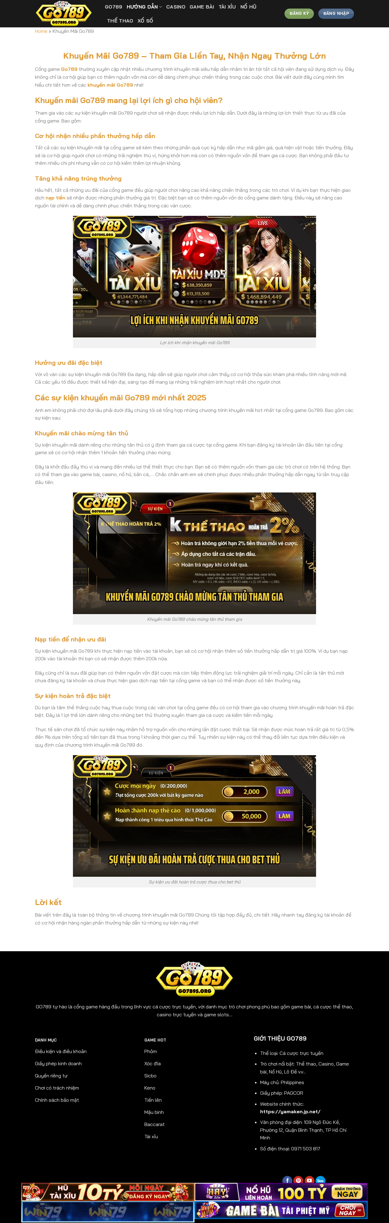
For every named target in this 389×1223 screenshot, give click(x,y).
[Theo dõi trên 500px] (320, 1181)
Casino (175, 7)
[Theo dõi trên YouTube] (310, 1181)
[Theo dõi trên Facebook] (287, 1181)
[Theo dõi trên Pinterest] (298, 1181)
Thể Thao (120, 21)
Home (41, 31)
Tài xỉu (227, 7)
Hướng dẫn (142, 7)
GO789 (113, 7)
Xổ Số (145, 21)
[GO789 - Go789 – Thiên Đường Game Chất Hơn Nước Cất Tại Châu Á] (65, 13)
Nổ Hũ (248, 7)
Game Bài (202, 7)
